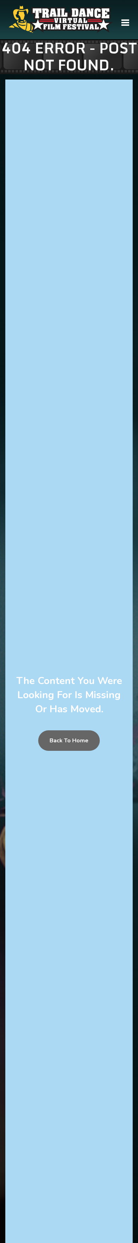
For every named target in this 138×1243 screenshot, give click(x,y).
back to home (69, 740)
